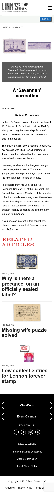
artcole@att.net (10, 229)
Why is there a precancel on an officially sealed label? (20, 286)
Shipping (10, 487)
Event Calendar (27, 416)
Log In (45, 19)
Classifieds (27, 405)
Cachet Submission (27, 459)
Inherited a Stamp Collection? (27, 452)
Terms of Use (41, 487)
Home (5, 27)
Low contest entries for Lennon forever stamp (25, 376)
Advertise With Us (27, 444)
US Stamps (17, 27)
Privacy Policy (24, 487)
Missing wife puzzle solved (24, 332)
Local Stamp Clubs (27, 466)
